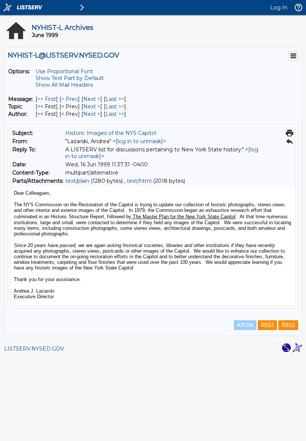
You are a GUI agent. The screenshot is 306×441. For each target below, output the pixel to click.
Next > (91, 99)
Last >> (115, 99)
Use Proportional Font (64, 71)
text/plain (77, 181)
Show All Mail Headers (64, 84)
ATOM (245, 325)
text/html (139, 181)
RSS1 (267, 325)
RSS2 (288, 325)
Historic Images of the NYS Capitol (110, 133)
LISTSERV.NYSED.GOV (34, 348)
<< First (46, 99)
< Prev (69, 99)
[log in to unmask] (139, 141)
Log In (278, 7)
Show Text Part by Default (69, 78)
